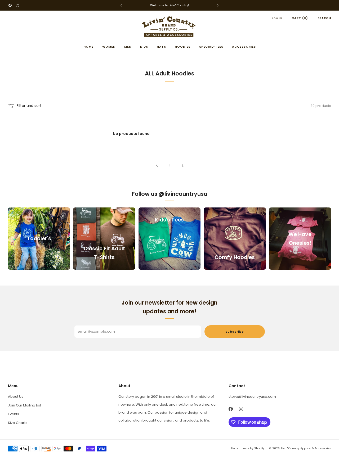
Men (127, 46)
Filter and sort (29, 105)
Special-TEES (211, 46)
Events (13, 414)
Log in (277, 18)
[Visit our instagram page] (17, 5)
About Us (15, 396)
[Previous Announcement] (121, 5)
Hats (161, 46)
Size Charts (17, 422)
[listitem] (169, 5)
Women (108, 46)
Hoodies (182, 46)
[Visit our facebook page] (10, 5)
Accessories (244, 46)
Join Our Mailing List (24, 405)
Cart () (300, 18)
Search (324, 18)
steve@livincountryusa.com (252, 396)
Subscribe (234, 331)
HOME (88, 46)
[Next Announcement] (217, 5)
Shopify (259, 448)
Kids (144, 46)
